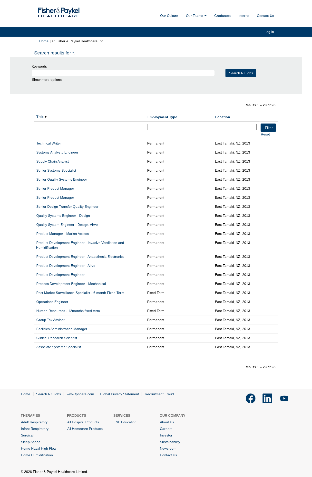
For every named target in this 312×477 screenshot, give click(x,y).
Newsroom (168, 448)
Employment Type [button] (162, 117)
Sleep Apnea (30, 442)
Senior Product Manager (55, 188)
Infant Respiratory (35, 429)
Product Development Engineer (60, 275)
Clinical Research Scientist (56, 338)
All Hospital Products (83, 422)
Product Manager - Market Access (62, 234)
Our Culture (169, 16)
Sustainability (170, 442)
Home (44, 41)
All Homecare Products (85, 429)
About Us (167, 422)
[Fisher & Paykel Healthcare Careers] (59, 12)
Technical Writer (48, 143)
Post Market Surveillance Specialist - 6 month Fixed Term (80, 293)
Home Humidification (37, 455)
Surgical (27, 435)
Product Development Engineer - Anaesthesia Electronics (80, 257)
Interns (243, 16)
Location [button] (222, 117)
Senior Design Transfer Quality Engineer (67, 206)
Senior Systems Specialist (56, 170)
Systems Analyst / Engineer (57, 152)
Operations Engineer (52, 302)
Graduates (222, 16)
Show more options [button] (47, 80)
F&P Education (125, 422)
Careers (166, 429)
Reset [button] (265, 134)
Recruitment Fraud (159, 394)
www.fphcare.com (80, 394)
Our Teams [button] (195, 16)
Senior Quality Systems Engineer (61, 179)
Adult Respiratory (34, 422)
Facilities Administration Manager (61, 329)
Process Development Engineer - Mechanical (71, 284)
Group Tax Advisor (50, 320)
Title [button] (40, 117)
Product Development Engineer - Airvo (65, 266)
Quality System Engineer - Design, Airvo (67, 225)
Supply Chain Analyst (52, 161)
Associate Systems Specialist (58, 347)
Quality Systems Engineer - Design (63, 216)
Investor (166, 435)
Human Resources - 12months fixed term (68, 311)
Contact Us (265, 16)
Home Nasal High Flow (38, 448)
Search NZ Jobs (48, 394)
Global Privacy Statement (119, 394)
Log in (269, 32)
